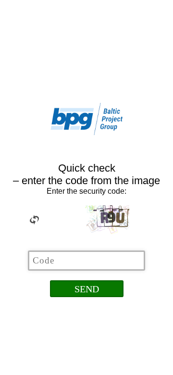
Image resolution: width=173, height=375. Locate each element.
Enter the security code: (86, 191)
